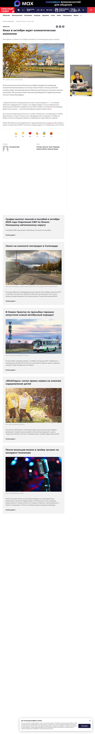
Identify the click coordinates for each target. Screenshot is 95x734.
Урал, (51, 147)
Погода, (39, 147)
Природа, (56, 147)
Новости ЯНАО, (42, 149)
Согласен (84, 726)
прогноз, (45, 147)
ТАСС (49, 109)
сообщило (50, 123)
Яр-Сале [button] (49, 10)
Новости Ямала (53, 149)
